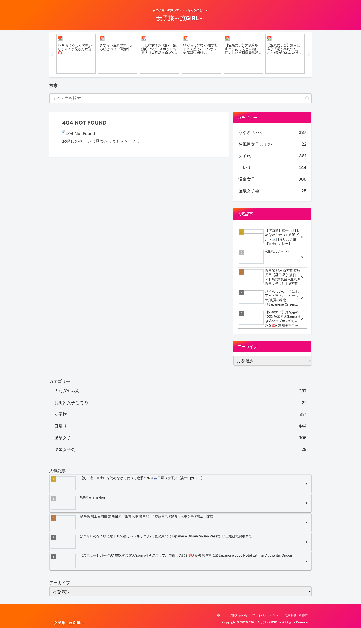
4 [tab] (184, 80)
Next (308, 55)
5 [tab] (190, 80)
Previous (52, 55)
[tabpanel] (76, 54)
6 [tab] (196, 80)
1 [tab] (165, 80)
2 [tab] (171, 80)
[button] (307, 98)
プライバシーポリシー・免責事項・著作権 (280, 615)
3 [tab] (177, 80)
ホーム (221, 615)
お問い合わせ (239, 615)
